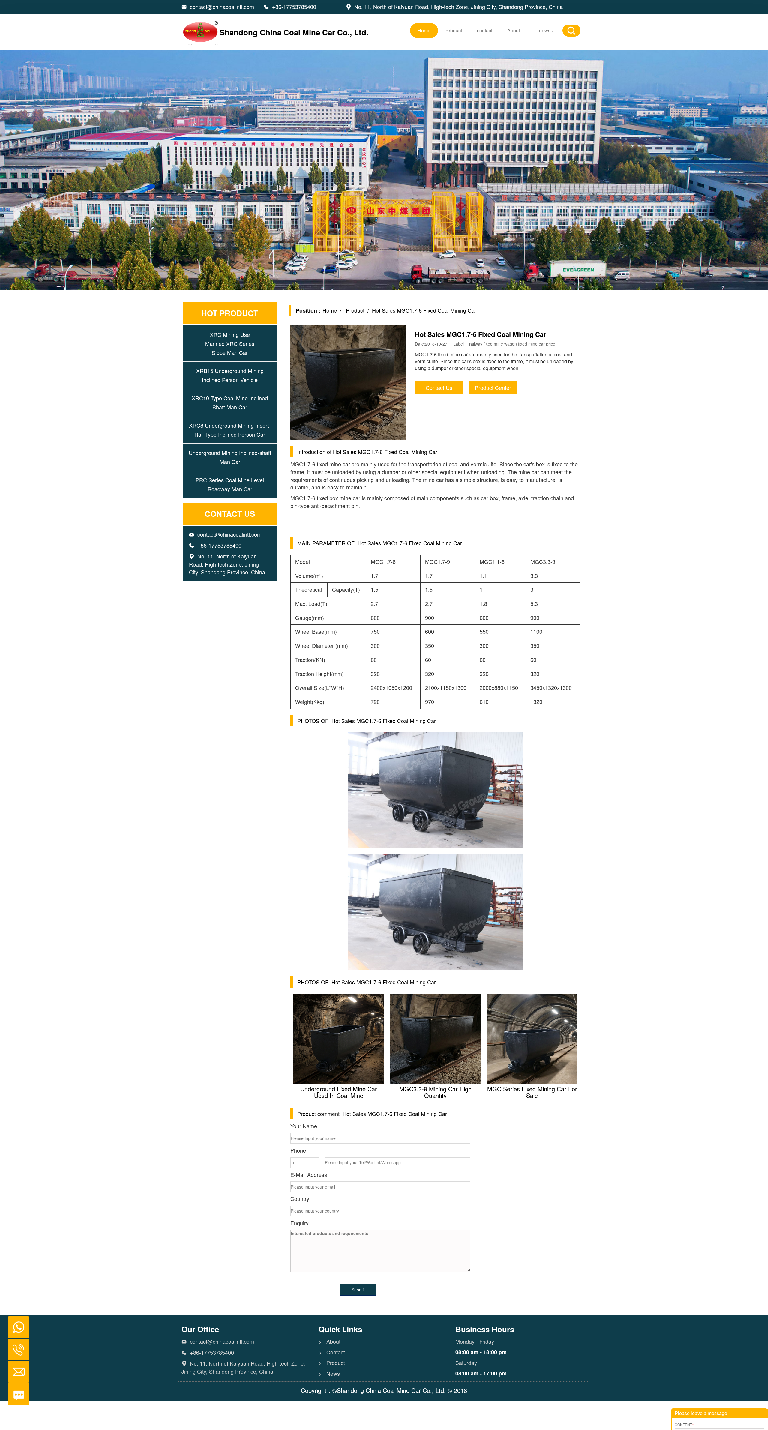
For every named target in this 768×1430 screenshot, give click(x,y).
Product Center (493, 387)
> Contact (332, 1352)
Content (684, 1424)
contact (484, 30)
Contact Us (439, 387)
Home (424, 30)
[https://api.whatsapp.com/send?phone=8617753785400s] (16, 1324)
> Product (332, 1362)
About (514, 30)
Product (454, 30)
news (544, 30)
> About (329, 1341)
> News (329, 1373)
